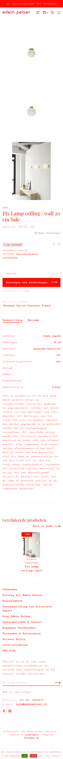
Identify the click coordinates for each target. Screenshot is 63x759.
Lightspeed (31, 734)
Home (5, 207)
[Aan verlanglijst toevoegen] (55, 244)
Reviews (33, 320)
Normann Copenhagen (47, 233)
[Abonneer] (56, 682)
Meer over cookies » (50, 756)
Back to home (43, 526)
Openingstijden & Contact (22, 622)
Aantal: (12, 273)
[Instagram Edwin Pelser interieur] (10, 711)
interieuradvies (15, 644)
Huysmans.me (31, 738)
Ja (24, 756)
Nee (33, 756)
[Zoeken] (53, 13)
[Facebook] (4, 711)
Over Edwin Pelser (17, 616)
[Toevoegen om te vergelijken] (59, 244)
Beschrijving (13, 320)
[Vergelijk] (38, 13)
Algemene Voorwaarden (19, 627)
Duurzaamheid (12, 600)
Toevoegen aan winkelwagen (26, 282)
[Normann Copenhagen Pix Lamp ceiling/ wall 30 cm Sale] (31, 544)
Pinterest (34, 305)
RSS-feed (9, 650)
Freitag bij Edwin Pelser (22, 595)
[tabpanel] (31, 554)
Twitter (21, 305)
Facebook (8, 305)
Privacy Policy (14, 639)
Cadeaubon (10, 589)
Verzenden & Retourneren (22, 633)
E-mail (46, 305)
